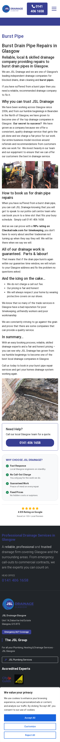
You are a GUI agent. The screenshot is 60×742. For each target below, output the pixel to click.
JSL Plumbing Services (20, 659)
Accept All (30, 718)
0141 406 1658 (37, 8)
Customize (30, 726)
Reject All (30, 735)
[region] (30, 714)
